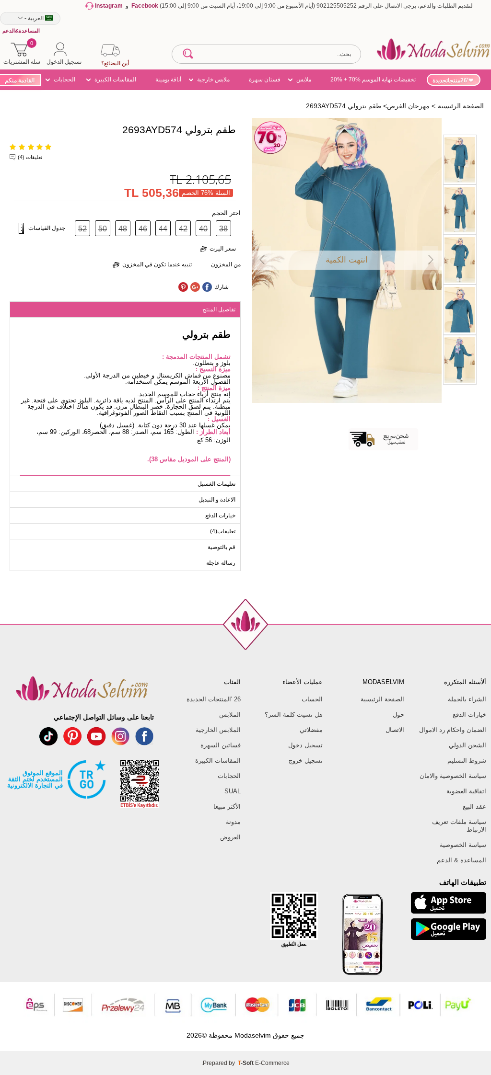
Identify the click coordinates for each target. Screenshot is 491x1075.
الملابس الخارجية (218, 729)
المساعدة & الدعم (461, 860)
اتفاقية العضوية (466, 791)
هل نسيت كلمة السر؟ (294, 714)
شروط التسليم (466, 760)
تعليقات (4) (30, 157)
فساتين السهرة (220, 745)
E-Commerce (272, 1063)
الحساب (312, 699)
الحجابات (64, 79)
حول (398, 714)
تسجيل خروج (306, 760)
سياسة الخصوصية (463, 844)
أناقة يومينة (168, 79)
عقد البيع (474, 806)
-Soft (246, 1063)
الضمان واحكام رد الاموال (452, 729)
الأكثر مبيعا (227, 806)
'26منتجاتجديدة (450, 80)
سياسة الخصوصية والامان (453, 775)
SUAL (232, 791)
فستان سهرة (265, 79)
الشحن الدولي (467, 745)
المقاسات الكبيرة (115, 79)
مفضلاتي (311, 729)
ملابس (303, 79)
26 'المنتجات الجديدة (214, 699)
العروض (230, 837)
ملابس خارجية (213, 79)
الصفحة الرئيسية (382, 699)
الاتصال (395, 729)
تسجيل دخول (305, 745)
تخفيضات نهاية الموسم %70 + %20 (373, 79)
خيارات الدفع (469, 714)
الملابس (230, 714)
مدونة (233, 821)
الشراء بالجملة (467, 699)
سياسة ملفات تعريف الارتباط (459, 825)
